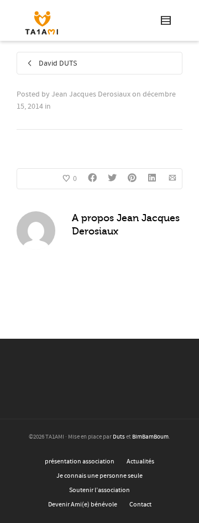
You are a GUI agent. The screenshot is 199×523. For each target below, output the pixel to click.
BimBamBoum (150, 437)
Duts (119, 437)
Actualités (140, 461)
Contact (140, 504)
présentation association (79, 461)
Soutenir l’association (99, 490)
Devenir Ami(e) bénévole (82, 504)
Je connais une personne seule (99, 476)
